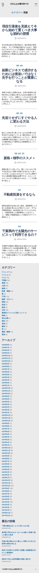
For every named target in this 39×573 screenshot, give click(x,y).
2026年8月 (5, 345)
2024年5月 (5, 402)
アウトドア (6, 272)
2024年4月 (5, 404)
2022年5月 (5, 467)
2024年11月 (6, 391)
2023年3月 (5, 439)
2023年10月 (6, 421)
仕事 (3, 286)
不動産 (4, 280)
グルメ (4, 277)
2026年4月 (5, 350)
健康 (3, 288)
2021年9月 (5, 488)
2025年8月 (5, 366)
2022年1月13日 (21, 162)
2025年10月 (6, 361)
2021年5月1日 (22, 199)
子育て (4, 296)
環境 (3, 315)
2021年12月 (6, 480)
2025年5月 (5, 374)
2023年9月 (5, 423)
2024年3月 (5, 407)
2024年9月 (5, 396)
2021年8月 (5, 491)
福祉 (3, 321)
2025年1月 (5, 385)
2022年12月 (6, 448)
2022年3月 (5, 472)
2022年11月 (6, 450)
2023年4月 (5, 437)
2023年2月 (5, 442)
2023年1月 (5, 445)
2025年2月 (5, 383)
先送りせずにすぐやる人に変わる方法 (19, 119)
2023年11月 (6, 418)
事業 (17, 65)
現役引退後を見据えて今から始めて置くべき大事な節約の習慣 (19, 29)
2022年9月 (5, 456)
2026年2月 (5, 353)
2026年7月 (5, 347)
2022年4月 (5, 469)
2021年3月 (5, 505)
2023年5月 (5, 434)
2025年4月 (5, 377)
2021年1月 (5, 510)
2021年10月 (6, 486)
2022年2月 (5, 475)
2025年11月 (6, 358)
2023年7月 (5, 429)
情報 (17, 113)
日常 (23, 153)
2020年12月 (6, 513)
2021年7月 (5, 494)
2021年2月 (5, 507)
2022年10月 (6, 453)
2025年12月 (6, 355)
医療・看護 (6, 291)
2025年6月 (5, 372)
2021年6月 (5, 496)
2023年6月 (5, 431)
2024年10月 (6, 393)
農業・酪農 (6, 332)
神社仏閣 (5, 318)
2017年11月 (6, 515)
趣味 (3, 326)
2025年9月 (5, 364)
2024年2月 (5, 410)
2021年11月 (6, 483)
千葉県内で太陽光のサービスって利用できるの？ (19, 232)
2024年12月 (6, 388)
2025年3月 (5, 380)
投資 (19, 21)
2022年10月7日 (21, 38)
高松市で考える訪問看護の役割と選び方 (16, 559)
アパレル (5, 275)
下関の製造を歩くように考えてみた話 (15, 526)
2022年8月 (5, 458)
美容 (3, 324)
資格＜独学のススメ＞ (19, 158)
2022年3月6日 (22, 86)
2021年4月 (5, 502)
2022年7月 (5, 461)
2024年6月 (5, 399)
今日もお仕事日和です (19, 4)
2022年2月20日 (21, 126)
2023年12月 (6, 415)
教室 (3, 307)
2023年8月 (5, 426)
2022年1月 (5, 477)
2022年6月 (5, 464)
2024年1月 (5, 412)
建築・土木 (6, 299)
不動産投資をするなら (19, 194)
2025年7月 (5, 369)
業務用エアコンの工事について (13, 313)
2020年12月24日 (21, 239)
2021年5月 (5, 499)
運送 (3, 334)
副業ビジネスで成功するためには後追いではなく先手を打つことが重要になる (19, 75)
